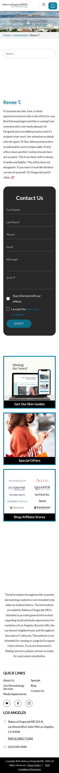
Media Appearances (15, 694)
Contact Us (37, 690)
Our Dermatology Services (13, 687)
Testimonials (20, 35)
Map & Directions (20, 738)
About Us (8, 680)
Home (7, 35)
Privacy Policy (34, 765)
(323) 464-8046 (44, 5)
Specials (35, 680)
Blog (33, 685)
